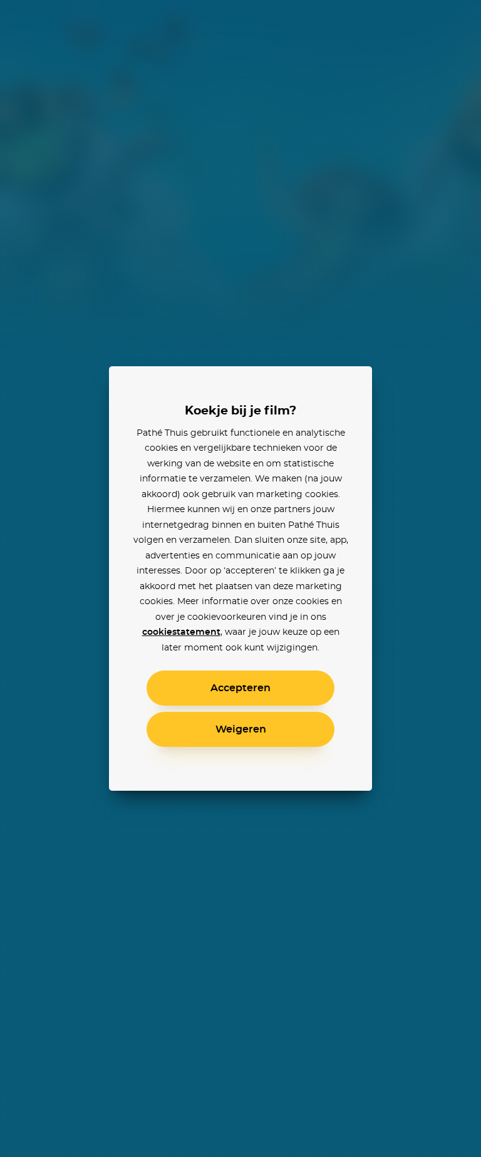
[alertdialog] (240, 578)
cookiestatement (181, 632)
